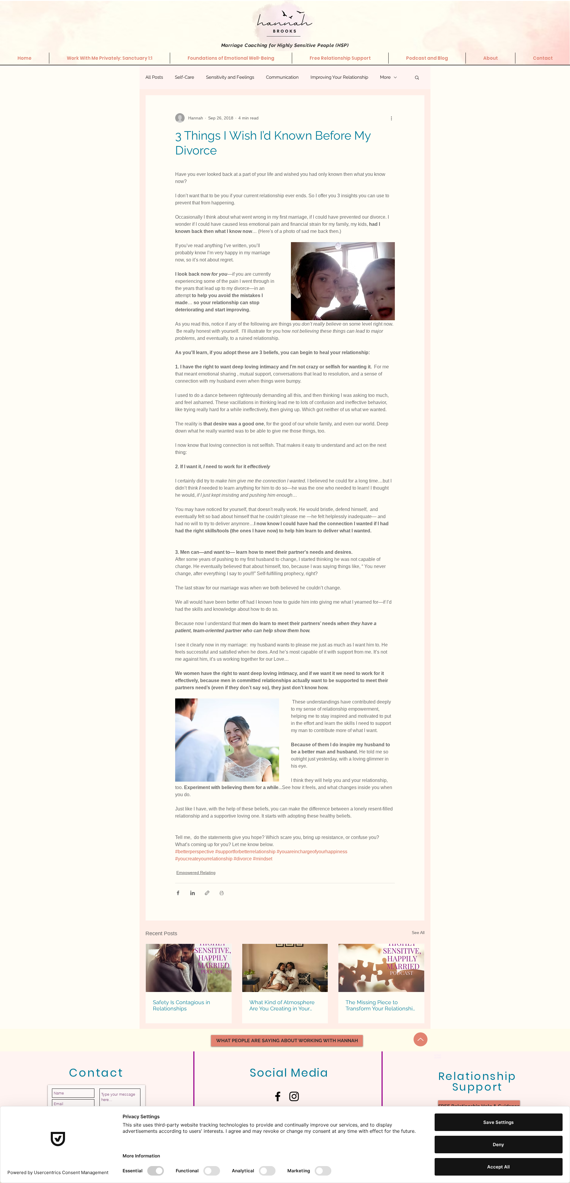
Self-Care (184, 77)
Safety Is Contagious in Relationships (181, 1005)
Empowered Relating (196, 872)
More (385, 77)
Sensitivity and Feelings (230, 77)
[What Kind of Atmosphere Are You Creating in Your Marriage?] (285, 968)
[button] (417, 77)
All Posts (154, 77)
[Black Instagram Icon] (294, 1096)
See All (418, 932)
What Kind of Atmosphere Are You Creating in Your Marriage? (282, 1005)
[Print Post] (221, 893)
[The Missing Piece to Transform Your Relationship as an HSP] (381, 968)
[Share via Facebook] (178, 893)
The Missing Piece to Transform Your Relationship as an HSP (381, 1005)
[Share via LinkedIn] (192, 893)
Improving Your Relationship (339, 77)
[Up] (421, 1039)
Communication (282, 77)
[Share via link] (207, 893)
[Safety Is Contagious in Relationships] (189, 968)
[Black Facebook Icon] (277, 1096)
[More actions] (391, 118)
